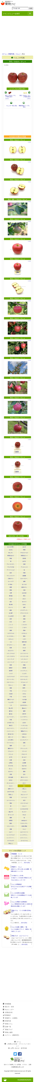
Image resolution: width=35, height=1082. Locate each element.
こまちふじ (11, 639)
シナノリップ (10, 662)
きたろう (24, 601)
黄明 (11, 630)
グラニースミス (24, 613)
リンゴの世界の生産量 (18, 893)
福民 (24, 742)
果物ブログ (9, 1029)
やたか (24, 814)
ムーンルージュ (11, 800)
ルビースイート (24, 832)
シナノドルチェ (11, 656)
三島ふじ (24, 788)
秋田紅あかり (10, 555)
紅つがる (10, 765)
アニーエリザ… (11, 564)
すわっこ (10, 685)
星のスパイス (24, 777)
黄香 (11, 587)
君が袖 (10, 604)
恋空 (11, 619)
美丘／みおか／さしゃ (17, 140)
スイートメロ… (11, 679)
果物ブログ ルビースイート (19, 936)
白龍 (11, 719)
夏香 (24, 711)
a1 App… (10, 584)
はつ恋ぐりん (10, 722)
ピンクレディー (24, 740)
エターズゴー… (24, 578)
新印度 (24, 668)
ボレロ (10, 786)
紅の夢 (10, 613)
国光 (24, 636)
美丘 (24, 786)
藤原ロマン (11, 748)
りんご (18, 54)
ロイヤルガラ (10, 840)
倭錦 (11, 817)
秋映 (11, 558)
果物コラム (9, 1024)
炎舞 (24, 581)
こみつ (24, 639)
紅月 (24, 621)
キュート (10, 607)
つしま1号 (10, 702)
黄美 (11, 590)
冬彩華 (24, 702)
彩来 (11, 647)
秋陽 (24, 665)
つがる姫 (24, 699)
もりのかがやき (24, 809)
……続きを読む (26, 862)
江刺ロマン (11, 578)
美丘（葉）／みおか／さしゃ (17, 199)
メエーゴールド (24, 803)
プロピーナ (24, 754)
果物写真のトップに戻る (24, 106)
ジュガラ (24, 673)
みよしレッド (24, 794)
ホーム (4, 54)
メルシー (24, 806)
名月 (24, 800)
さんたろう (11, 650)
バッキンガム (24, 725)
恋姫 (24, 619)
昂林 (24, 630)
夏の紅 (10, 714)
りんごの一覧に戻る (11, 105)
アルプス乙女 (10, 567)
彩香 (24, 645)
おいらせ (24, 584)
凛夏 (11, 829)
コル (11, 642)
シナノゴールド (11, 653)
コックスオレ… (11, 636)
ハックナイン (24, 719)
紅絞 (24, 760)
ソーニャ (24, 691)
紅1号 (10, 757)
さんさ (24, 647)
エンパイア (11, 581)
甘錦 (24, 564)
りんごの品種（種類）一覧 (19, 927)
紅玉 (11, 621)
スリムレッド (24, 682)
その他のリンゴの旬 (17, 875)
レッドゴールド (11, 835)
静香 (24, 650)
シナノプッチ (10, 659)
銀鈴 (11, 610)
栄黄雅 (24, 575)
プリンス (10, 754)
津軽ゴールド (10, 699)
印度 (24, 573)
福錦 (11, 745)
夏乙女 (10, 711)
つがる (24, 696)
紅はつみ (24, 765)
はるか (24, 722)
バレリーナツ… (11, 728)
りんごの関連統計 (16, 884)
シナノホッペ (24, 659)
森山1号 (11, 811)
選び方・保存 (9, 1007)
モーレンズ (11, 814)
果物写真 (11, 54)
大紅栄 (10, 693)
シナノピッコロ (24, 656)
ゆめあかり (24, 820)
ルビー (10, 832)
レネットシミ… (24, 837)
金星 (24, 607)
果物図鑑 (8, 1004)
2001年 (24, 714)
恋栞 (24, 616)
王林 (24, 590)
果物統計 (8, 1015)
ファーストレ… (11, 742)
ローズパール (24, 840)
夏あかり (24, 708)
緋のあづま (11, 734)
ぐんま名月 (11, 616)
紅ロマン (10, 771)
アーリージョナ (11, 570)
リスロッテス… (24, 823)
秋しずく (10, 552)
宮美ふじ (10, 794)
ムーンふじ (24, 797)
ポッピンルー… (11, 783)
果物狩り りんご (16, 867)
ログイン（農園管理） (12, 1035)
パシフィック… (11, 731)
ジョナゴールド (11, 676)
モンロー (24, 811)
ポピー (24, 783)
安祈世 (24, 558)
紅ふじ (10, 768)
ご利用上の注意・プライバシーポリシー (19, 1045)
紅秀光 (10, 763)
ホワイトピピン (24, 780)
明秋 (11, 803)
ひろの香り (11, 740)
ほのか (10, 780)
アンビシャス (24, 567)
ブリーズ (24, 751)
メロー (10, 809)
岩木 (11, 573)
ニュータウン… (24, 716)
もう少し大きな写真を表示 (17, 89)
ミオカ (7, 98)
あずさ (24, 561)
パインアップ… (24, 728)
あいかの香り (10, 547)
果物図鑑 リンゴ (16, 854)
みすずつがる (10, 791)
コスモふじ (24, 633)
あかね (10, 549)
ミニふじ (24, 791)
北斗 (24, 774)
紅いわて (24, 757)
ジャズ (10, 673)
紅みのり (24, 768)
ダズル (24, 693)
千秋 (11, 691)
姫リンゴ (10, 737)
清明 (24, 685)
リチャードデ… (11, 826)
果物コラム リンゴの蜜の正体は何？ (21, 911)
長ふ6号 (11, 708)
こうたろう (24, 624)
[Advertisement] (17, 34)
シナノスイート (24, 653)
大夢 (11, 593)
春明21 (11, 668)
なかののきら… (24, 705)
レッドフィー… (11, 837)
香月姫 (10, 595)
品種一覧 (8, 1026)
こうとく (10, 627)
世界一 (24, 688)
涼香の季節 (24, 826)
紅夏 (11, 760)
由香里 (10, 820)
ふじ (24, 745)
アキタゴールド (24, 552)
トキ (11, 705)
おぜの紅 (24, 593)
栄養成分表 (9, 1012)
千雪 (11, 696)
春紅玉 (10, 725)
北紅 (11, 601)
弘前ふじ (24, 737)
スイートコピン (24, 676)
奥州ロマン (24, 587)
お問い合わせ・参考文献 (18, 1048)
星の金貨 (10, 777)
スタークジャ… (11, 682)
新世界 (10, 670)
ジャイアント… (24, 670)
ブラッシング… (24, 748)
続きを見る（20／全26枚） (17, 536)
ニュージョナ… (11, 716)
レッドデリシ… (24, 835)
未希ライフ (11, 788)
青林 (11, 688)
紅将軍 (24, 763)
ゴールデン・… (11, 645)
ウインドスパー (11, 575)
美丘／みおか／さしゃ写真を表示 (10, 96)
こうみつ (24, 627)
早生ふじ (10, 843)
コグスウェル (10, 633)
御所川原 (24, 642)
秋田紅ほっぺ (24, 555)
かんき (10, 598)
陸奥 (11, 797)
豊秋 (24, 771)
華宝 (24, 595)
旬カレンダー (9, 1009)
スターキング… (24, 679)
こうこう (10, 624)
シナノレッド (24, 662)
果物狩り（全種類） (11, 1018)
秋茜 (24, 549)
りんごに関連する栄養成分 (19, 902)
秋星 (11, 665)
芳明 (11, 774)
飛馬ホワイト (24, 731)
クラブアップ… (24, 610)
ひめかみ (24, 734)
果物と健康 (9, 1032)
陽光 (11, 823)
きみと (24, 604)
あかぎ (24, 547)
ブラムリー (11, 751)
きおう (24, 598)
